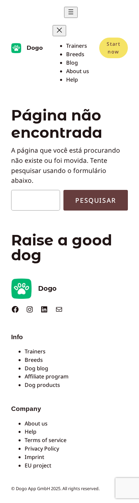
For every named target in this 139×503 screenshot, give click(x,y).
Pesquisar (95, 200)
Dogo (35, 47)
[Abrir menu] (71, 12)
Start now (113, 47)
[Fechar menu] (59, 30)
